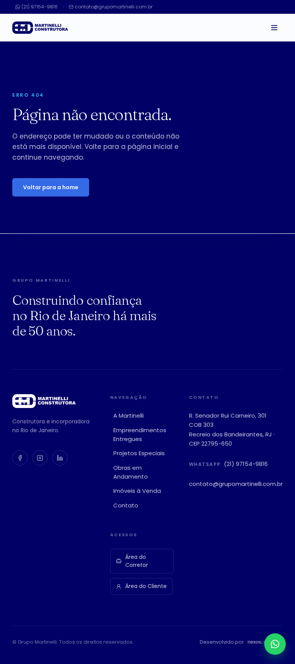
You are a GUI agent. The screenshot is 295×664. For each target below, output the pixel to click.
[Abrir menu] (274, 27)
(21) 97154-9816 (246, 464)
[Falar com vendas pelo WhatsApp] (275, 644)
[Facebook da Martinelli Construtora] (20, 458)
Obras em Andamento (130, 472)
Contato (125, 505)
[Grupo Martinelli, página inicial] (40, 27)
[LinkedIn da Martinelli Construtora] (60, 458)
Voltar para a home (50, 187)
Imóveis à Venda (137, 491)
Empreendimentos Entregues (139, 434)
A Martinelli (128, 415)
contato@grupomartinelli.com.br (236, 484)
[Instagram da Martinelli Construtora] (40, 458)
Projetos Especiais (139, 453)
